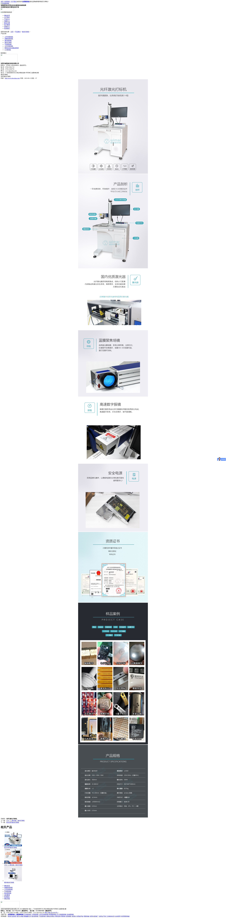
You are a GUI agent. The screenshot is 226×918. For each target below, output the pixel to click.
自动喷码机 (70, 914)
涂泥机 (74, 916)
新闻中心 (7, 26)
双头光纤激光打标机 (12, 822)
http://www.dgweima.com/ (12, 78)
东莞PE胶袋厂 (94, 916)
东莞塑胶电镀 (125, 916)
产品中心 (7, 19)
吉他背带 (118, 916)
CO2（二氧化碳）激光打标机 (15, 820)
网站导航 (7, 898)
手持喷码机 (8, 44)
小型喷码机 (34, 914)
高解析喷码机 (9, 38)
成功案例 (7, 895)
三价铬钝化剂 (110, 916)
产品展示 (18, 31)
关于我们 (14, 1)
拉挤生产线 (102, 916)
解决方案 (7, 23)
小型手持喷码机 (44, 914)
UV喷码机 (8, 50)
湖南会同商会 (50, 916)
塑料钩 (63, 916)
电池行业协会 (12, 916)
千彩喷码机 (42, 916)
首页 (2, 1)
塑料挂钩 (58, 916)
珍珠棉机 (68, 916)
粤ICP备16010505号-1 (51, 912)
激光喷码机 (8, 40)
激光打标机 (25, 31)
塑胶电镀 (86, 916)
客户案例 (7, 24)
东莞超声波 (79, 916)
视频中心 (7, 21)
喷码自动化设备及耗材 (12, 48)
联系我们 (7, 1)
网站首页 (7, 15)
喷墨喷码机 (52, 914)
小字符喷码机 (9, 37)
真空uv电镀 (20, 916)
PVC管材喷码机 (61, 914)
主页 (12, 31)
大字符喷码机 (9, 46)
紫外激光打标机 (9, 882)
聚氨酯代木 (27, 916)
